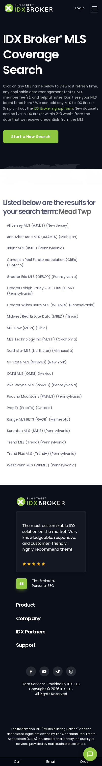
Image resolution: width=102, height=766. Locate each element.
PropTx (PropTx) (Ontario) (29, 407)
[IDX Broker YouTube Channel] (44, 671)
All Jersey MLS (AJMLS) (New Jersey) (38, 225)
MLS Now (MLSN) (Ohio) (27, 327)
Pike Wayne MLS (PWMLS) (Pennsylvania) (42, 385)
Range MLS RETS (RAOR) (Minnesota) (38, 419)
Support (26, 645)
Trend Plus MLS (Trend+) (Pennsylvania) (41, 453)
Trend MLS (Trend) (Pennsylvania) (36, 442)
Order (85, 761)
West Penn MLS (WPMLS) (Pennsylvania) (41, 465)
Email (50, 761)
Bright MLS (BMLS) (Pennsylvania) (35, 248)
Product (25, 604)
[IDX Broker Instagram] (71, 671)
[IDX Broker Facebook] (31, 671)
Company (28, 618)
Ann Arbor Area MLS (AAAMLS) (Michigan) (42, 236)
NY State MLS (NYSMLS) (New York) (37, 362)
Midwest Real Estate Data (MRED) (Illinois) (42, 316)
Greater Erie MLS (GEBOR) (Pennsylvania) (42, 276)
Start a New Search (30, 136)
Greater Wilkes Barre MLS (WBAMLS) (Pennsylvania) (51, 305)
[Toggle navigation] (94, 8)
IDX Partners (31, 631)
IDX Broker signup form (53, 108)
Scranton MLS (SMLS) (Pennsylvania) (38, 430)
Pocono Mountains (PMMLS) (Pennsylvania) (44, 396)
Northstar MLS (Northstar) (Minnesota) (40, 350)
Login (80, 8)
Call (17, 761)
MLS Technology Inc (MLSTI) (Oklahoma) (42, 339)
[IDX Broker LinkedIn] (58, 671)
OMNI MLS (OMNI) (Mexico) (30, 373)
